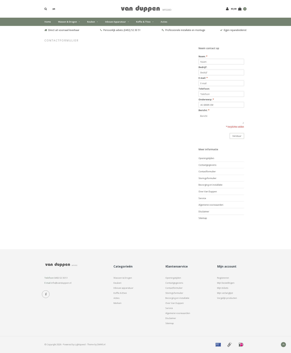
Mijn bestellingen (225, 282)
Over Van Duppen (208, 191)
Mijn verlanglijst (225, 292)
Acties (164, 21)
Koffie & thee (143, 21)
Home (47, 21)
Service (202, 198)
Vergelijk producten (227, 297)
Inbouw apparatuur (115, 21)
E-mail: (203, 77)
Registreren (223, 277)
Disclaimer (204, 211)
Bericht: (204, 110)
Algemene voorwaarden (211, 204)
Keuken (91, 21)
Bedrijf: (203, 67)
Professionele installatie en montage (185, 30)
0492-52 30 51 (61, 277)
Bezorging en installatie (210, 184)
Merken (117, 303)
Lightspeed (80, 344)
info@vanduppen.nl (61, 282)
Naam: (203, 56)
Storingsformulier (207, 178)
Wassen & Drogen (67, 21)
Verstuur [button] (236, 135)
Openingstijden (206, 158)
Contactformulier (207, 171)
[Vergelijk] (54, 8)
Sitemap (203, 218)
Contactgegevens (207, 164)
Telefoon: (204, 88)
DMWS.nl (101, 344)
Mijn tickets (222, 287)
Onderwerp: (206, 99)
